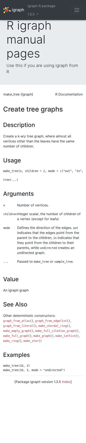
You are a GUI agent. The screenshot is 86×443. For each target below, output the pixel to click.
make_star (30, 341)
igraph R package (41, 6)
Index (66, 382)
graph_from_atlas (16, 321)
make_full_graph (15, 336)
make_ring (10, 341)
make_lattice (65, 336)
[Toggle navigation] (77, 10)
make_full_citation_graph (55, 331)
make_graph (41, 336)
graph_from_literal (18, 326)
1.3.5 (32, 14)
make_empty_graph (16, 331)
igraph (17, 9)
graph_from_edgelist (51, 321)
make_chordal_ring (52, 326)
